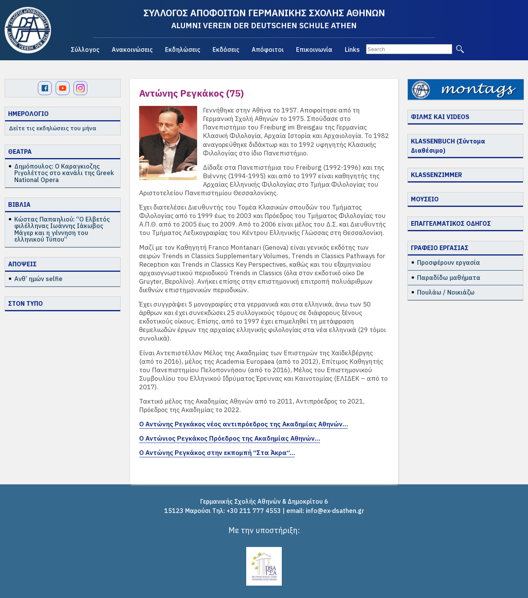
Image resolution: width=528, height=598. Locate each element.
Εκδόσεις (226, 49)
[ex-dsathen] (28, 30)
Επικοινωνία (314, 49)
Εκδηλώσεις (182, 49)
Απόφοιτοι (268, 49)
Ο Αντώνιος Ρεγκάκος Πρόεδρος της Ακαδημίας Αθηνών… (229, 438)
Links (352, 49)
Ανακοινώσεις (132, 49)
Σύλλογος (85, 49)
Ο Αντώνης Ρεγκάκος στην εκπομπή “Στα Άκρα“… (217, 452)
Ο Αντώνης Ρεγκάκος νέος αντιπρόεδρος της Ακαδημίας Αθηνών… (243, 424)
